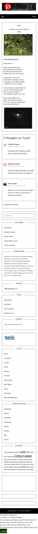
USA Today (7, 393)
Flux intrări (7, 304)
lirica (22, 464)
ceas (27, 452)
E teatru (6, 362)
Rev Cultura (7, 384)
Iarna (31, 461)
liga (20, 464)
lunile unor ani (27, 464)
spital (17, 469)
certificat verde (10, 456)
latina (17, 464)
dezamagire (6, 461)
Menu (34, 16)
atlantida (10, 452)
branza (14, 452)
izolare (9, 464)
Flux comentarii (9, 309)
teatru (24, 469)
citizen (5, 459)
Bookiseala (7, 409)
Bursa (6, 354)
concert (9, 459)
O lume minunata (9, 245)
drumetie (12, 461)
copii (18, 459)
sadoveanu (13, 469)
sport (20, 469)
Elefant (6, 413)
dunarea (20, 461)
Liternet (6, 371)
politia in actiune (30, 466)
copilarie (21, 459)
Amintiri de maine (9, 232)
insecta (5, 464)
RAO (5, 435)
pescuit (18, 466)
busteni (18, 452)
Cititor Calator (8, 236)
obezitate (11, 466)
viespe (32, 469)
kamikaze (13, 464)
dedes (19, 32)
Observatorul (8, 380)
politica (5, 469)
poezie (23, 467)
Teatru (6, 389)
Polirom (6, 431)
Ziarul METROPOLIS (10, 397)
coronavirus (26, 459)
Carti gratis (7, 358)
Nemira (6, 426)
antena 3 (6, 452)
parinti (14, 466)
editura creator (26, 461)
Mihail (32, 464)
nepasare (6, 466)
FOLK (6, 367)
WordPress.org (9, 313)
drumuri (16, 461)
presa (9, 469)
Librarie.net (7, 422)
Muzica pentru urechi (10, 241)
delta (31, 459)
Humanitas (7, 417)
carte (22, 452)
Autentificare (8, 300)
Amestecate (7, 228)
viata (29, 469)
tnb (26, 469)
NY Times (7, 376)
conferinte (13, 459)
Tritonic (6, 439)
